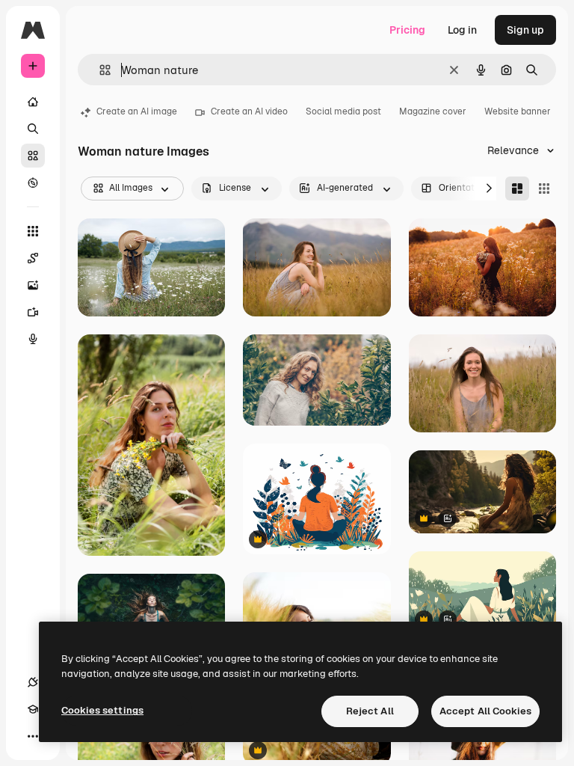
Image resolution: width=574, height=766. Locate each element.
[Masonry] (517, 188)
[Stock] (33, 156)
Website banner (517, 111)
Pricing (407, 30)
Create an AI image (136, 111)
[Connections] (33, 682)
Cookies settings (102, 710)
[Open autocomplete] (99, 70)
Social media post (343, 111)
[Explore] (33, 182)
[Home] (33, 102)
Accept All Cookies (485, 711)
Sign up (525, 30)
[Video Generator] (33, 312)
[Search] (33, 129)
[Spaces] (33, 258)
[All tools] (33, 231)
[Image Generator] (33, 285)
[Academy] (33, 709)
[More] (33, 736)
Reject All (370, 711)
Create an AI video (249, 111)
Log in (462, 30)
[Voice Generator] (33, 339)
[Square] (544, 188)
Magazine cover (432, 111)
